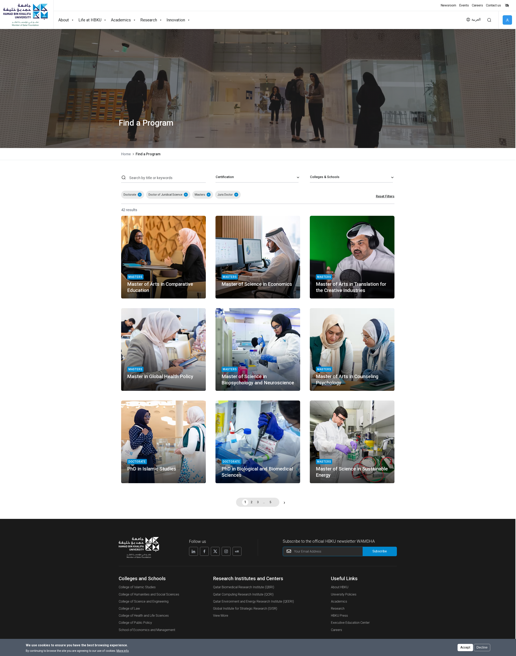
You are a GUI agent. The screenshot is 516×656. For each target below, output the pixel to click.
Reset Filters (385, 196)
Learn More (137, 290)
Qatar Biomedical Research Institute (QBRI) (243, 587)
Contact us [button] (493, 5)
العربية (476, 19)
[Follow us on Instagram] (226, 551)
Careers (336, 630)
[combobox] (257, 177)
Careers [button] (477, 5)
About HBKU (339, 587)
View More (220, 615)
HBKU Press (339, 615)
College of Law (129, 608)
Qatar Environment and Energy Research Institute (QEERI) (253, 601)
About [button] (63, 20)
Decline (482, 647)
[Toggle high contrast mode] (506, 5)
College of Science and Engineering (144, 601)
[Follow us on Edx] (237, 551)
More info (123, 650)
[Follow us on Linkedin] (193, 551)
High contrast (507, 5)
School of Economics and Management (147, 630)
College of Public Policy (135, 623)
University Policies (343, 594)
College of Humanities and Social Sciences (149, 594)
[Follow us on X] (215, 551)
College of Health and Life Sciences (144, 615)
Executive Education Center (350, 623)
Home (126, 154)
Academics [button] (121, 20)
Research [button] (148, 20)
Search (489, 20)
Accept (465, 647)
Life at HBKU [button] (89, 20)
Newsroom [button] (448, 5)
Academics (339, 601)
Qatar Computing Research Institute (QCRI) (243, 594)
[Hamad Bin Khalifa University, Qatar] (25, 14)
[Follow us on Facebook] (204, 551)
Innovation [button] (175, 20)
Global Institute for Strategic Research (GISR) (245, 608)
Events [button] (464, 5)
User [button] (507, 20)
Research (337, 608)
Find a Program (148, 154)
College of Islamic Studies (137, 587)
